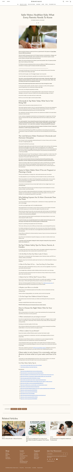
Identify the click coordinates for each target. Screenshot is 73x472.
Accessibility (34, 467)
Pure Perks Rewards (23, 462)
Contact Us (36, 453)
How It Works (22, 453)
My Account (36, 455)
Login (67, 1)
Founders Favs (52, 4)
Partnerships (36, 458)
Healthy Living (23, 4)
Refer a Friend (36, 457)
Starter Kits (8, 454)
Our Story (21, 454)
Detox (20, 408)
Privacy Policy (22, 467)
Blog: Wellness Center (24, 461)
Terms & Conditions (28, 467)
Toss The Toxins (31, 4)
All (18, 4)
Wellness (24, 408)
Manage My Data (40, 467)
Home (43, 4)
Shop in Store (22, 458)
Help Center (36, 454)
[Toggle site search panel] (63, 1)
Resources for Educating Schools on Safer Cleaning (36, 304)
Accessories (8, 457)
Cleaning (38, 4)
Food (46, 4)
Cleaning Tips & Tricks (24, 455)
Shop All (7, 453)
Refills (7, 455)
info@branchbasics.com (50, 461)
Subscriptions (8, 458)
